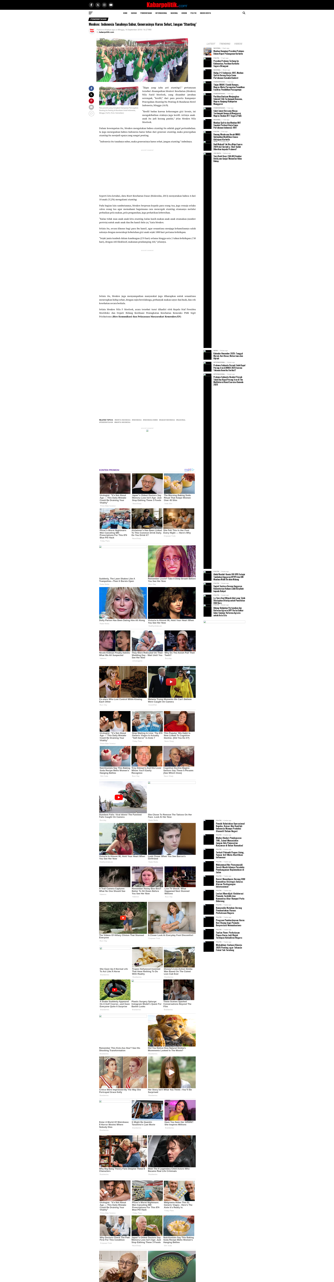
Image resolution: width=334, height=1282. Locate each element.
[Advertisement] (147, 169)
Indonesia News (151, 420)
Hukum (184, 13)
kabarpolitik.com (106, 32)
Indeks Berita (205, 13)
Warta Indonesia (122, 422)
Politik (193, 13)
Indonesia (137, 420)
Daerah (134, 13)
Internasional (161, 13)
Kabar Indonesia (167, 420)
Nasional (174, 13)
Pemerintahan (146, 13)
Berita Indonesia (123, 420)
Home (125, 13)
